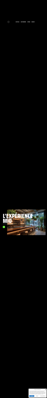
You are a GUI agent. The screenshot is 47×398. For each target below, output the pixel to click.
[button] (45, 389)
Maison (33, 22)
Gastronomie (23, 22)
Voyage (28, 22)
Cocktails (17, 22)
